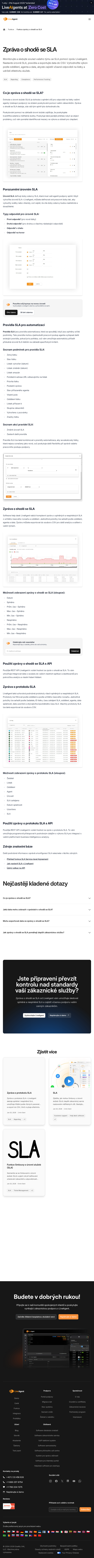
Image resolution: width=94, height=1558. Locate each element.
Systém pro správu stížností (47, 1456)
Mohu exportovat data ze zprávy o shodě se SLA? (26, 921)
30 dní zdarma (26, 312)
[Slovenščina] (22, 1535)
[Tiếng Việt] (35, 1535)
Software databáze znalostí (47, 1430)
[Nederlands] (79, 1532)
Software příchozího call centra (47, 1451)
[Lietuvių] (70, 1532)
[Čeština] (13, 1532)
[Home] (4, 29)
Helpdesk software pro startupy (47, 1466)
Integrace (17, 1413)
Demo (16, 1398)
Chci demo (11, 312)
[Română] (8, 1535)
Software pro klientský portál (47, 1461)
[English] (30, 1532)
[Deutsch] (22, 1532)
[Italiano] (61, 1532)
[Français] (48, 1532)
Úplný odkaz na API (16, 868)
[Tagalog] (30, 1535)
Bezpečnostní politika (68, 1546)
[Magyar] (57, 1532)
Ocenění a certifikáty (77, 1402)
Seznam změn (47, 1412)
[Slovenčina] (17, 1535)
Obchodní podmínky (48, 1546)
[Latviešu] (74, 1532)
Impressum (77, 1417)
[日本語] (66, 1532)
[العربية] (4, 1532)
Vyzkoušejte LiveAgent (34, 1015)
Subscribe (85, 1509)
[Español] (35, 1532)
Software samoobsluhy (47, 1445)
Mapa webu (77, 1549)
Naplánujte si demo (58, 1015)
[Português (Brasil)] (4, 1535)
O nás (77, 1397)
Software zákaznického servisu (47, 1435)
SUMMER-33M (14, 12)
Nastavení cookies (46, 1553)
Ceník (16, 1403)
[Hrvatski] (52, 1532)
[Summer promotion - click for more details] (47, 7)
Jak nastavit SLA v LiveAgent (20, 863)
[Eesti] (39, 1532)
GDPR (66, 1549)
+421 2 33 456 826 (15, 1477)
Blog (16, 1430)
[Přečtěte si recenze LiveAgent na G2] (9, 1506)
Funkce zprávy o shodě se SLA (29, 29)
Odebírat (75, 651)
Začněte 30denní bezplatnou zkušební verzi (36, 1317)
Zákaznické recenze (77, 1407)
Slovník (17, 1435)
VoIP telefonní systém (47, 1440)
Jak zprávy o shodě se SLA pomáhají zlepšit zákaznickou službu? (33, 932)
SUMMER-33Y (38, 12)
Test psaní (17, 1451)
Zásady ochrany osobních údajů (47, 1549)
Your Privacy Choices (70, 1553)
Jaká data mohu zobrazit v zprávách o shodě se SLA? (28, 909)
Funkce (11, 29)
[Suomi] (44, 1532)
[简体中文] (39, 1535)
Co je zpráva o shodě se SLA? (17, 898)
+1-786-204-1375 (14, 1487)
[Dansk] (17, 1532)
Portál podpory (47, 1397)
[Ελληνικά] (26, 1532)
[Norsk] (83, 1532)
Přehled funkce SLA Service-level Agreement (27, 859)
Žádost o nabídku (47, 1417)
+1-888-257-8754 (14, 1482)
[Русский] (13, 1535)
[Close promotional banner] (91, 2)
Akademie (17, 1440)
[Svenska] (26, 1535)
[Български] (8, 1532)
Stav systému (47, 1407)
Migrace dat (47, 1402)
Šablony (16, 1445)
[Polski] (88, 1532)
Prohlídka (16, 1418)
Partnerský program (77, 1412)
